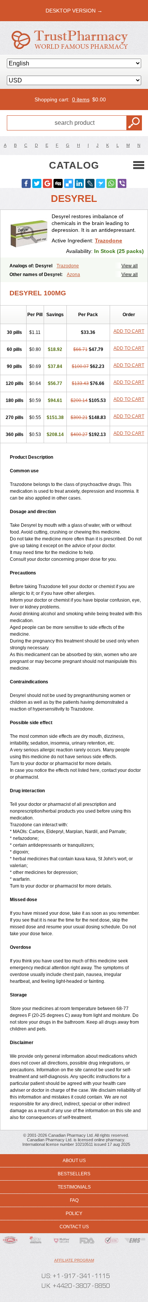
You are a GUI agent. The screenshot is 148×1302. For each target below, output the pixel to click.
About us (74, 1160)
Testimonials (74, 1187)
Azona (73, 274)
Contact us (74, 1226)
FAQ (74, 1200)
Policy (74, 1213)
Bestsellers (74, 1173)
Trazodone (108, 240)
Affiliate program (74, 1260)
